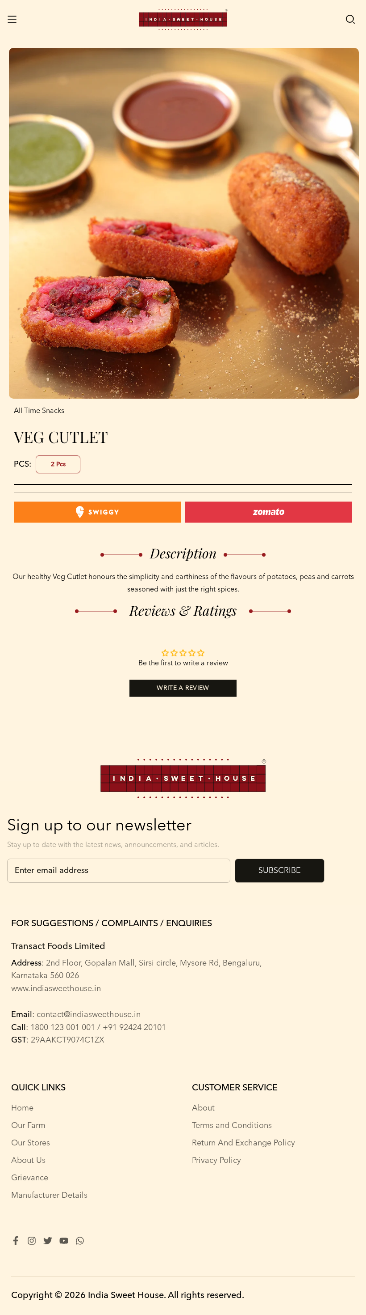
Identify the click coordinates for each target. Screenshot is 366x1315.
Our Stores (30, 1143)
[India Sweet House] (183, 19)
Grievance (29, 1178)
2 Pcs (58, 464)
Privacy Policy (216, 1161)
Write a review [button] (183, 688)
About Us (28, 1161)
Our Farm (28, 1126)
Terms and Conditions (232, 1126)
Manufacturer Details (49, 1196)
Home (22, 1108)
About (203, 1108)
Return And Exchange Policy (243, 1143)
